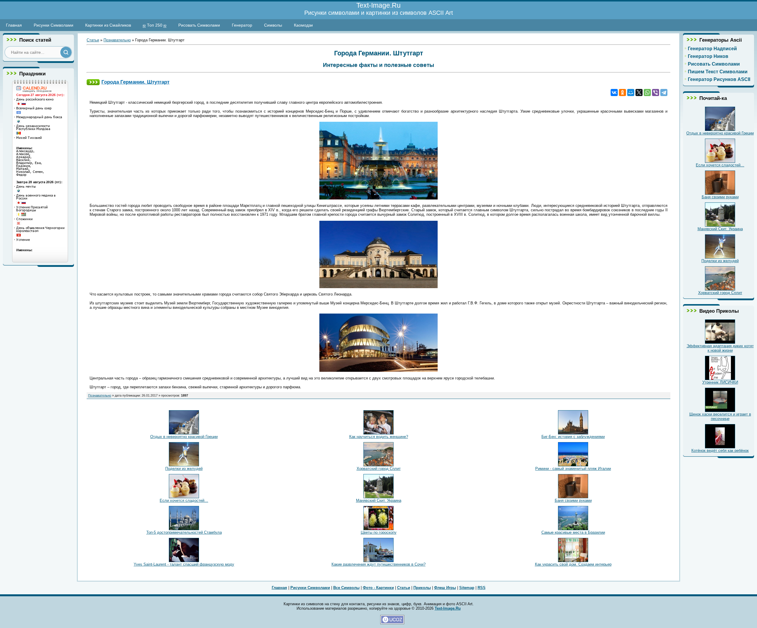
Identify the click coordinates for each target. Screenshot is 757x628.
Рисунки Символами (53, 25)
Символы (273, 25)
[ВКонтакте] (614, 92)
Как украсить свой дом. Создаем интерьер (573, 564)
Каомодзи (303, 25)
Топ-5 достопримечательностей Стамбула (184, 532)
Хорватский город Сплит (379, 468)
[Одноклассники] (622, 92)
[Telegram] (663, 92)
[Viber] (655, 92)
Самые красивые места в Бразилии (573, 532)
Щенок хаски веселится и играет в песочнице (720, 416)
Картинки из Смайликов (108, 25)
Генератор (242, 25)
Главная (14, 25)
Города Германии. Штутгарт (135, 82)
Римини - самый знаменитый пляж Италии (573, 468)
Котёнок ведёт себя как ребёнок (720, 450)
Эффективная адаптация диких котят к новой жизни (720, 348)
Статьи (93, 40)
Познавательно (117, 40)
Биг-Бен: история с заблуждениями (573, 436)
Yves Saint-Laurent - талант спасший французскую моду (184, 564)
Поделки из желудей (184, 468)
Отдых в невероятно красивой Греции (184, 436)
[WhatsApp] (647, 92)
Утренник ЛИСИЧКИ (720, 382)
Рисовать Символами (199, 25)
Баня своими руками (573, 500)
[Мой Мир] (630, 92)
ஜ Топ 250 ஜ (154, 25)
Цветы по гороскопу (379, 532)
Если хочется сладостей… (184, 500)
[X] (639, 92)
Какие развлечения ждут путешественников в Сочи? (378, 564)
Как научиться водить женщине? (378, 436)
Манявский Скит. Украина (378, 500)
